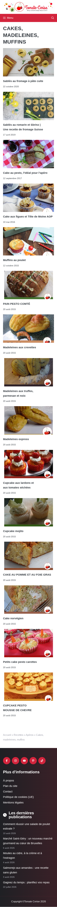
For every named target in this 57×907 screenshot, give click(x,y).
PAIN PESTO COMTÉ (16, 303)
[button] (52, 18)
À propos (8, 780)
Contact (7, 791)
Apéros (29, 735)
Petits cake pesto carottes (20, 661)
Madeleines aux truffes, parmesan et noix (18, 393)
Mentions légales (13, 802)
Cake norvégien (13, 618)
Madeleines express (16, 439)
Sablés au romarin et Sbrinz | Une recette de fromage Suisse (23, 127)
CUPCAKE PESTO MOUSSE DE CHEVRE (17, 708)
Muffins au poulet (14, 260)
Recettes (18, 735)
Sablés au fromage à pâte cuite (23, 81)
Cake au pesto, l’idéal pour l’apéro (25, 173)
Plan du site (10, 786)
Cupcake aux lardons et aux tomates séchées (18, 485)
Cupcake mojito (13, 531)
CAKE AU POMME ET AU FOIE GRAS (27, 574)
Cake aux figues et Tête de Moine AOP (28, 216)
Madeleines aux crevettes (19, 347)
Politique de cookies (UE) (18, 797)
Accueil (7, 735)
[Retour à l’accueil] (28, 6)
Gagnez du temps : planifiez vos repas (26, 882)
